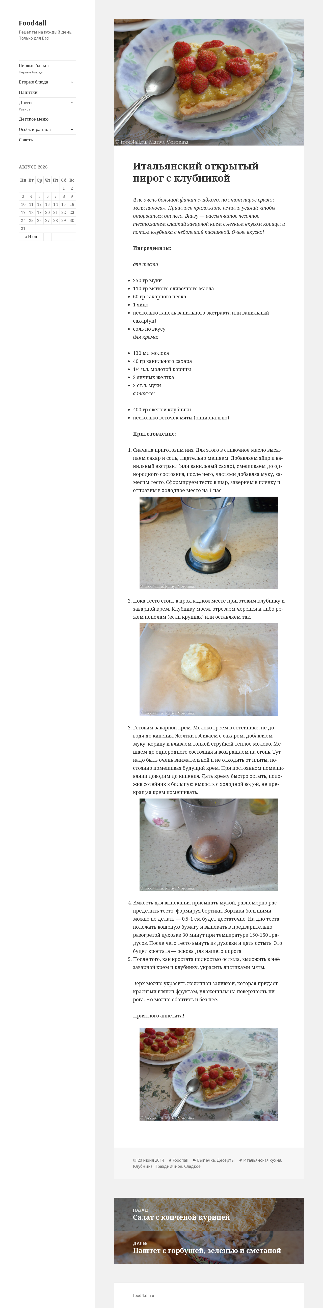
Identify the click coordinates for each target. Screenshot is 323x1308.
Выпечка (206, 1160)
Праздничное (168, 1166)
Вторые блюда (33, 82)
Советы (26, 140)
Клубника (142, 1166)
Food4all (33, 22)
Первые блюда (34, 68)
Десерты (226, 1160)
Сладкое (192, 1166)
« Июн (31, 236)
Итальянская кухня (262, 1160)
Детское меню (33, 119)
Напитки (28, 92)
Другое (26, 105)
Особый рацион (35, 129)
